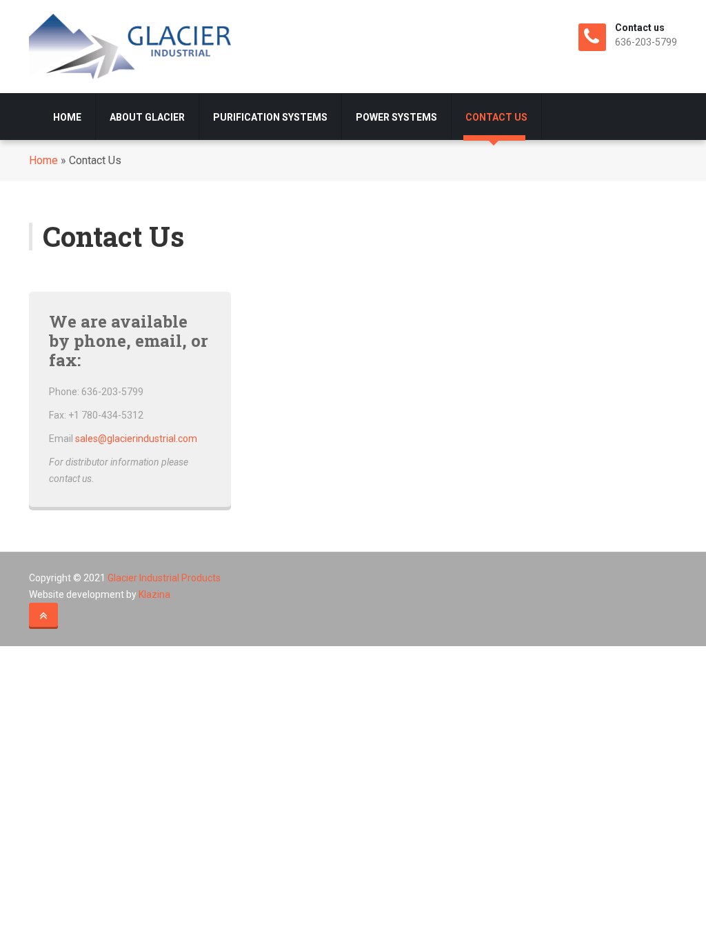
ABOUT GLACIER (147, 117)
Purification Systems (270, 117)
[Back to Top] (43, 616)
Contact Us (496, 117)
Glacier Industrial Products (164, 577)
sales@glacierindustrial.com (136, 438)
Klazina (154, 594)
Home (67, 117)
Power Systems (396, 117)
